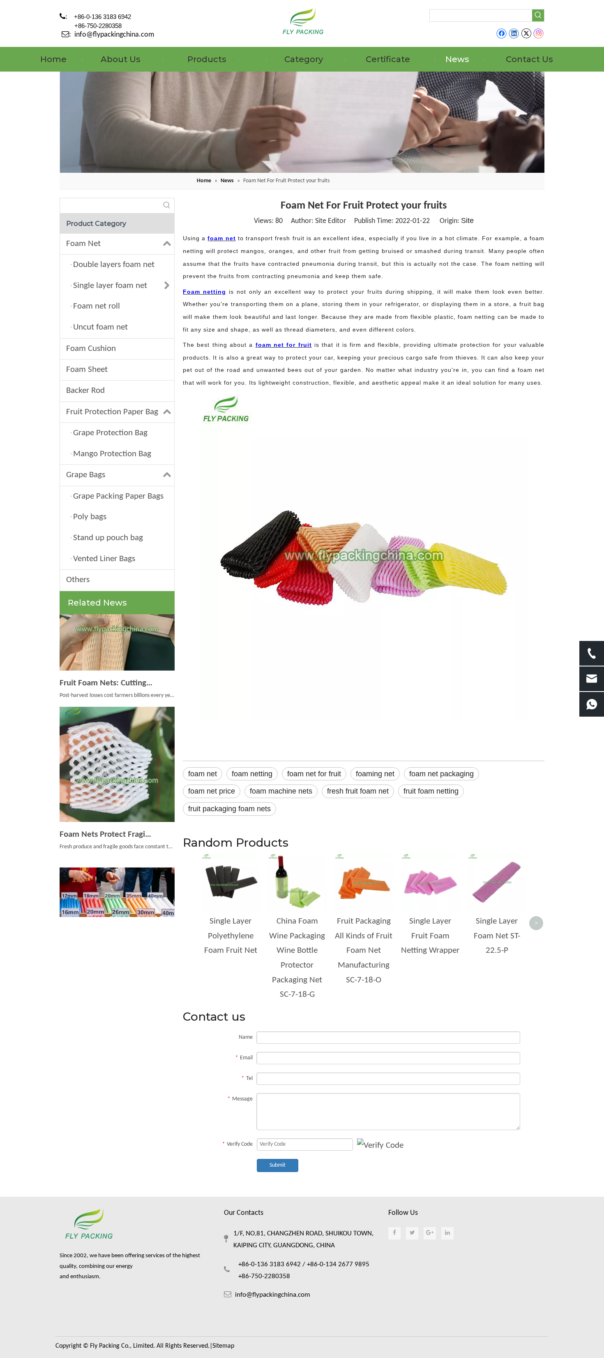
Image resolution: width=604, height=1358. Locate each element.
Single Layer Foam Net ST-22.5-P (497, 936)
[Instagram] (538, 33)
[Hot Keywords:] (538, 15)
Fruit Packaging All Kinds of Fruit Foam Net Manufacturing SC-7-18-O (363, 950)
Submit (278, 1165)
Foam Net (83, 243)
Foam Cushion (91, 348)
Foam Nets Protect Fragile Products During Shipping (106, 825)
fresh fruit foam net (358, 791)
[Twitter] (526, 33)
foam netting (252, 774)
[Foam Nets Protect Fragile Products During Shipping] (117, 810)
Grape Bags (85, 475)
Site (467, 220)
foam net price (211, 791)
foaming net (375, 774)
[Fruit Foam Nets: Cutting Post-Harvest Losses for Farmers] (117, 659)
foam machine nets (281, 791)
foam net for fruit (314, 774)
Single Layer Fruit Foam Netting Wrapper (430, 936)
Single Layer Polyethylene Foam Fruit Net (230, 936)
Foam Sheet (87, 369)
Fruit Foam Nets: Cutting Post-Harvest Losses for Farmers (106, 674)
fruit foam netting (431, 791)
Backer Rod (85, 390)
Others (78, 580)
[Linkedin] (514, 33)
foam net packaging (441, 774)
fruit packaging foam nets (229, 809)
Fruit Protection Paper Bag (112, 412)
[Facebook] (501, 33)
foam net (202, 774)
